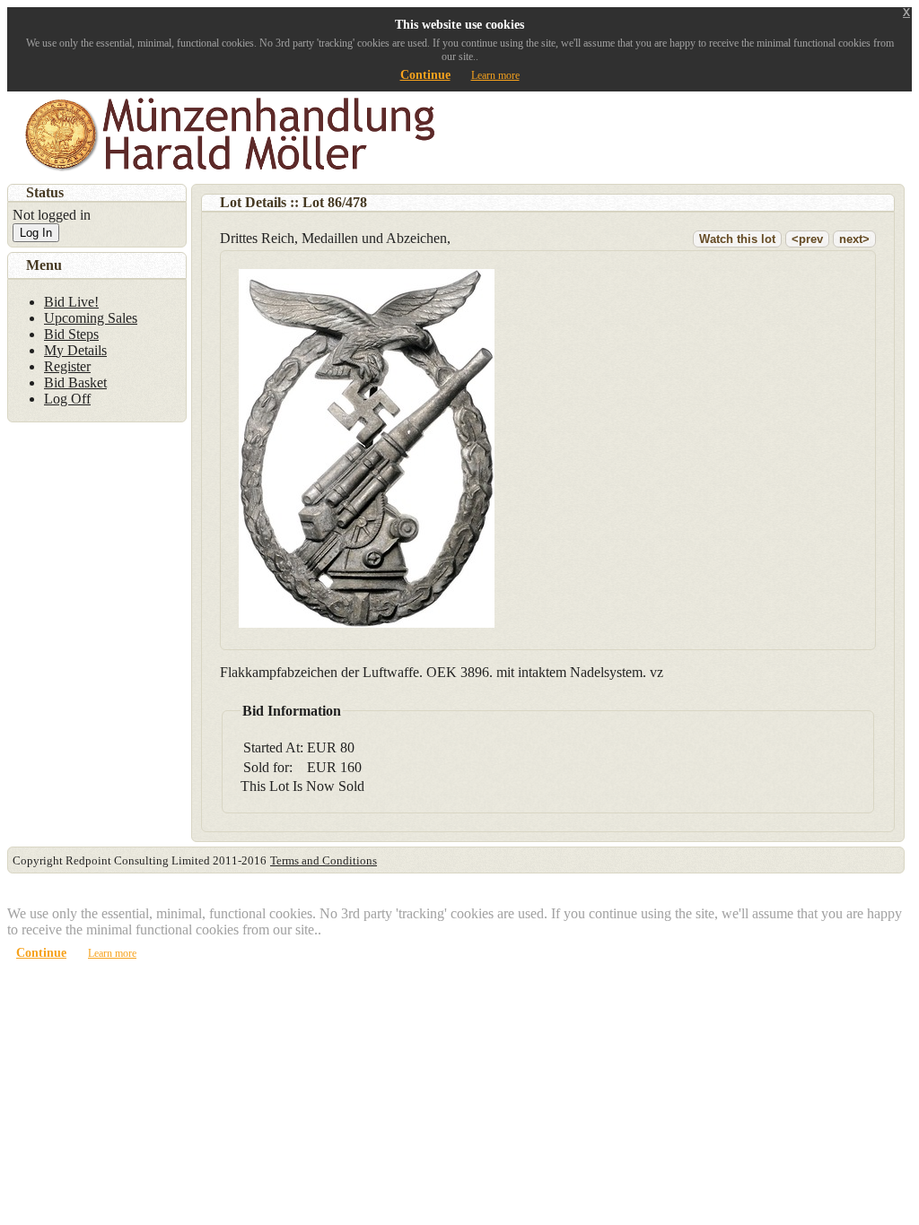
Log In (36, 232)
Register (67, 366)
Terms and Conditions (323, 860)
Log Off (67, 398)
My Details (75, 350)
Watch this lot (737, 239)
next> (854, 239)
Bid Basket (75, 382)
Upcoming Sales (90, 318)
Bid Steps (71, 334)
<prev (807, 239)
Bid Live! (71, 301)
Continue (425, 75)
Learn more (495, 75)
